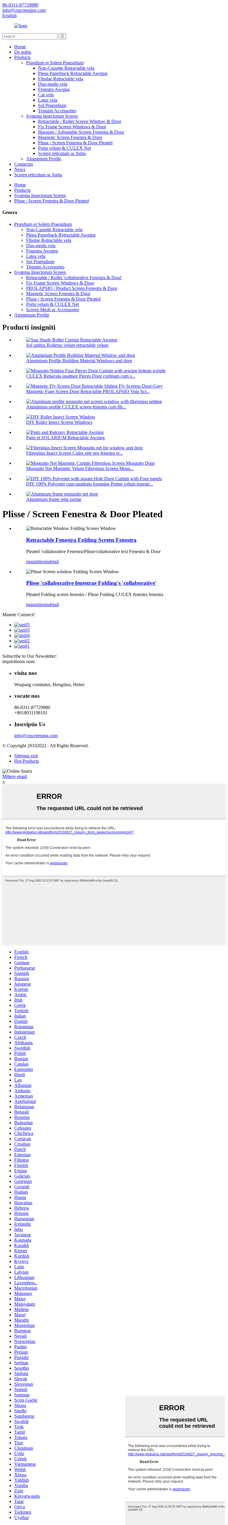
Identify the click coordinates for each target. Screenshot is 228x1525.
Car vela (46, 94)
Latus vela (47, 100)
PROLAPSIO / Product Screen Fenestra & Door (71, 288)
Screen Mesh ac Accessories (52, 309)
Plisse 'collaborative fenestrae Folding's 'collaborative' (91, 583)
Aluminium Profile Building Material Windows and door (79, 360)
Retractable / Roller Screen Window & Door (79, 121)
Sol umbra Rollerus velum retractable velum (67, 345)
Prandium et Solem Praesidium (55, 62)
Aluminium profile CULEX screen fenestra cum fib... (76, 406)
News (19, 169)
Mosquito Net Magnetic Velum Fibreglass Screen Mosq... (80, 468)
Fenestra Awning (54, 89)
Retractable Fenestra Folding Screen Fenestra (81, 540)
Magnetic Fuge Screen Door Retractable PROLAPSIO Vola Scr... (88, 391)
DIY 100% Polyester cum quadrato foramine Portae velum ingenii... (89, 483)
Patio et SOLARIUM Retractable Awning (65, 437)
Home (20, 46)
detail (54, 561)
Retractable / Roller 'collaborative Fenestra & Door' (74, 277)
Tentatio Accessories (57, 110)
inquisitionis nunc (18, 661)
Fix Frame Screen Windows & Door (72, 126)
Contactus (23, 164)
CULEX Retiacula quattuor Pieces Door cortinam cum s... (80, 376)
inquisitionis (37, 561)
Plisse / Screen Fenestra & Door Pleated (75, 142)
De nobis (22, 52)
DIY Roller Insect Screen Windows (59, 422)
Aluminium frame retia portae (53, 499)
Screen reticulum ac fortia (62, 153)
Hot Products (26, 761)
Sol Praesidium (52, 105)
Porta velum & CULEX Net (64, 148)
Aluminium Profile (43, 158)
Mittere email (14, 776)
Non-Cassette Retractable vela (66, 68)
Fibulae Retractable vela (60, 78)
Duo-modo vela (52, 84)
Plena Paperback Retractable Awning (72, 73)
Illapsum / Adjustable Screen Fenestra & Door (81, 132)
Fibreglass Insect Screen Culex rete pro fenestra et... (74, 453)
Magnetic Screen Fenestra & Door (70, 137)
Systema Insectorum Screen (52, 116)
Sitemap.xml (26, 755)
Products (22, 57)
